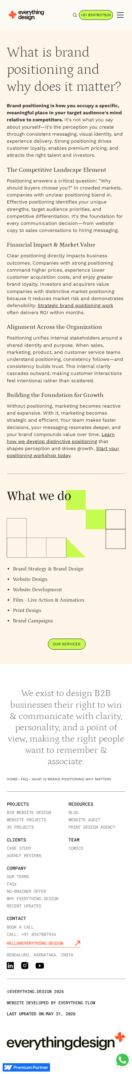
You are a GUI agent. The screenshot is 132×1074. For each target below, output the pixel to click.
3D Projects (20, 827)
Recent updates (24, 906)
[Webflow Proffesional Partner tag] (26, 1067)
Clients (16, 840)
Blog (73, 812)
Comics (75, 848)
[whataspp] (122, 1059)
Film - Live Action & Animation (48, 600)
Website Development (37, 590)
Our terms (18, 876)
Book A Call (20, 927)
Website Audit (84, 819)
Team (74, 840)
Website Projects (26, 819)
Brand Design (68, 569)
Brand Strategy (30, 569)
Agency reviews (24, 855)
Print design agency (91, 827)
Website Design (30, 579)
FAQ (24, 779)
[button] (119, 15)
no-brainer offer (26, 891)
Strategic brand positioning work (75, 305)
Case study (19, 848)
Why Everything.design (32, 898)
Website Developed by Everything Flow (51, 1003)
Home (12, 779)
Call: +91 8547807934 (31, 934)
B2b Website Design (29, 812)
